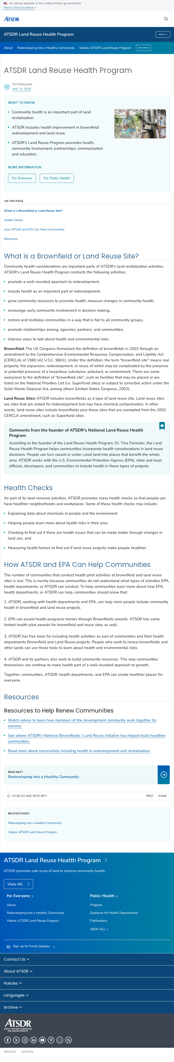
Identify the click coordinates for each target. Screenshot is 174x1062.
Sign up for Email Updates (31, 946)
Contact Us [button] (15, 959)
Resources (11, 239)
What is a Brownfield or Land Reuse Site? (33, 211)
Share (162, 796)
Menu (161, 34)
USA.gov (27, 1052)
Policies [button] (11, 983)
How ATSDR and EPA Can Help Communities (34, 229)
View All (15, 884)
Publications (98, 921)
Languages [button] (15, 995)
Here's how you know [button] (19, 8)
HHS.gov (10, 1052)
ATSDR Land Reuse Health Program (39, 34)
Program (96, 905)
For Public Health (57, 178)
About (8, 48)
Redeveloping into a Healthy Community (46, 48)
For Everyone (22, 178)
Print (149, 796)
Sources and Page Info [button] (29, 796)
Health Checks (13, 220)
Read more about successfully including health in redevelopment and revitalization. (79, 750)
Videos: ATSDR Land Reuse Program (105, 48)
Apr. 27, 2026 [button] (22, 89)
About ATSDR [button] (16, 971)
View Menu (143, 48)
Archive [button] (11, 1007)
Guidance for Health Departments (114, 913)
